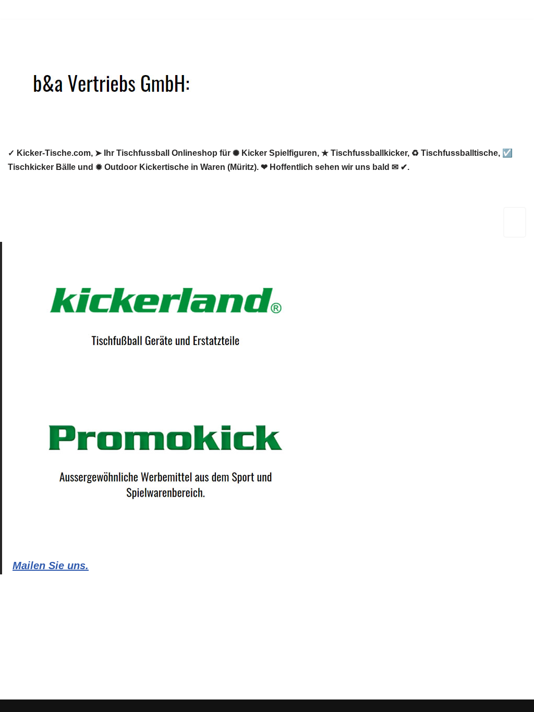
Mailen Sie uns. (51, 565)
